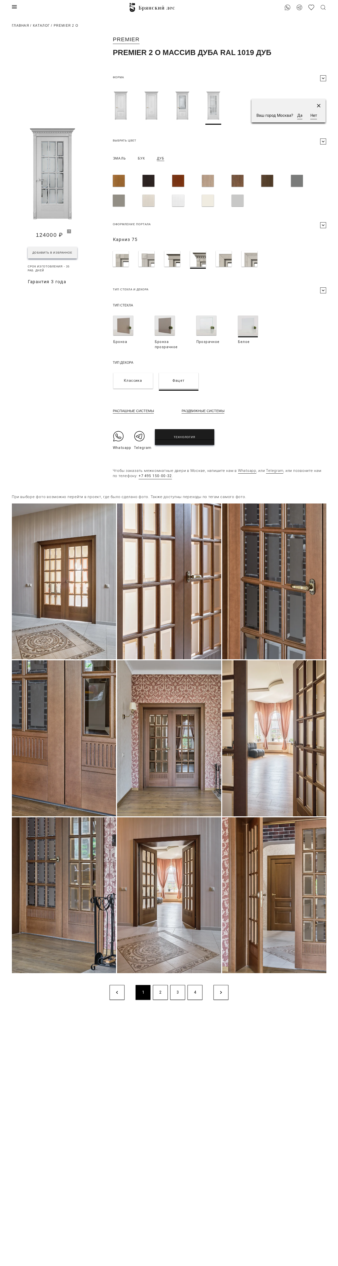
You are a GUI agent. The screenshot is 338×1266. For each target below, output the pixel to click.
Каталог (41, 25)
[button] (319, 106)
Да (299, 115)
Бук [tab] (141, 158)
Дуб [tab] (160, 158)
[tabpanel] (219, 191)
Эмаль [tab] (119, 158)
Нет (313, 115)
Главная (20, 25)
